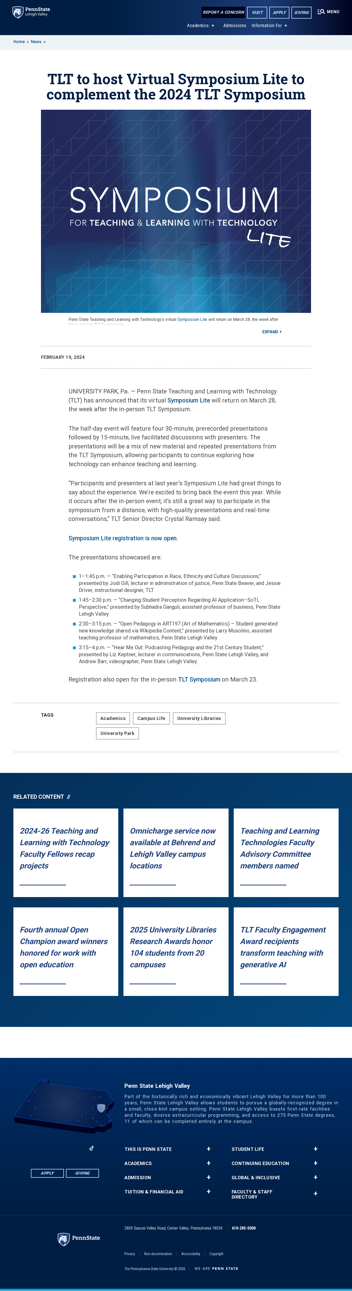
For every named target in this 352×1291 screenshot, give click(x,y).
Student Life (248, 1149)
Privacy (129, 1254)
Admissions (235, 25)
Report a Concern (223, 12)
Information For (267, 25)
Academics (198, 25)
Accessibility (190, 1254)
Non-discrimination (158, 1254)
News (36, 41)
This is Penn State (148, 1149)
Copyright (216, 1254)
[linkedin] (64, 1148)
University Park (117, 733)
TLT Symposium (199, 679)
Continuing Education (260, 1163)
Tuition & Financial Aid (153, 1191)
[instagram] (51, 1148)
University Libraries (199, 718)
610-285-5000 (244, 1228)
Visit (257, 12)
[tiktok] (91, 1148)
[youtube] (78, 1148)
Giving (301, 12)
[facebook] (37, 1148)
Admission (137, 1177)
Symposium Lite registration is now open (123, 538)
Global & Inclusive (256, 1177)
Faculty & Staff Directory (252, 1194)
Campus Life (151, 718)
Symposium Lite (192, 319)
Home (19, 41)
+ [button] (209, 1149)
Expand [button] (270, 331)
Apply (279, 12)
